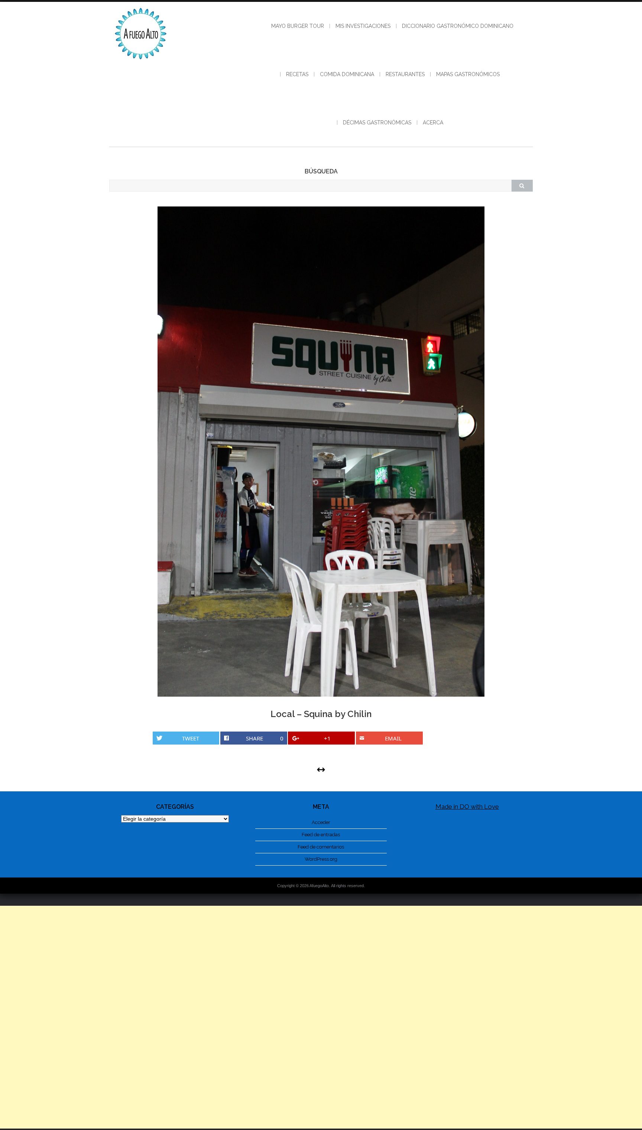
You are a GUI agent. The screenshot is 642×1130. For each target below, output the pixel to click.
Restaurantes (405, 74)
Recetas (297, 74)
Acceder (321, 822)
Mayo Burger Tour (297, 26)
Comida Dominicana (347, 74)
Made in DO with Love (467, 806)
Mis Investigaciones (362, 26)
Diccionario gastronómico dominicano (457, 26)
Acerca (433, 123)
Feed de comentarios (321, 847)
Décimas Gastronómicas (377, 123)
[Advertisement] (321, 1017)
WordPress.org (321, 859)
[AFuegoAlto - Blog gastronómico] (140, 63)
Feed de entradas (321, 834)
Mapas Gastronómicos (468, 74)
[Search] (522, 186)
